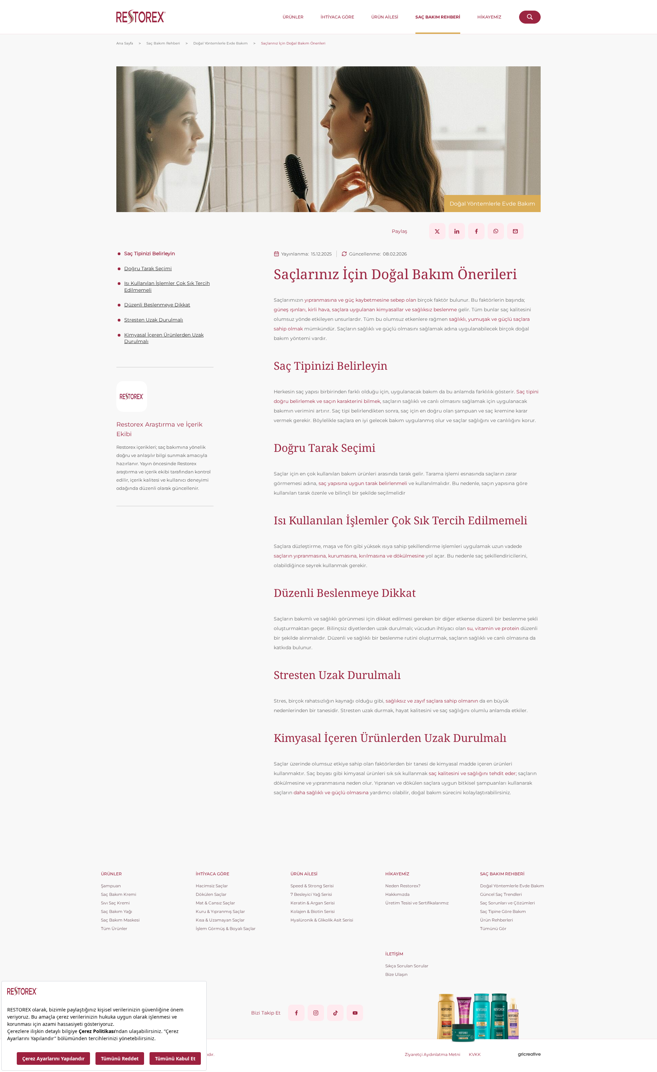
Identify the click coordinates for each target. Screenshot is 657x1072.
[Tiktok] (335, 1013)
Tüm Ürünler (114, 928)
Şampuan (111, 885)
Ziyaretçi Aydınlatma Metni (432, 1054)
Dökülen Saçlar (211, 894)
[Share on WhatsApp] (496, 231)
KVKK (475, 1054)
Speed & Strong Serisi (312, 885)
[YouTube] (355, 1013)
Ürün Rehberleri (496, 920)
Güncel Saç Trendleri (501, 894)
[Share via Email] (515, 231)
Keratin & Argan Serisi (313, 902)
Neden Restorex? (403, 885)
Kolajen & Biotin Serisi (313, 911)
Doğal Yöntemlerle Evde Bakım (220, 43)
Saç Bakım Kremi (118, 894)
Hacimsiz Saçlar (212, 885)
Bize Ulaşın (396, 974)
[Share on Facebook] (476, 231)
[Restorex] (141, 17)
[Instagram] (316, 1013)
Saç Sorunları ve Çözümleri (507, 902)
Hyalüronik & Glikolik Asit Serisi (322, 920)
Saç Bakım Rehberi (163, 43)
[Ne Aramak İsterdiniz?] (530, 17)
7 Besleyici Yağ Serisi (311, 894)
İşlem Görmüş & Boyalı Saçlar (226, 928)
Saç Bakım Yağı (116, 911)
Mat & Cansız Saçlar (215, 902)
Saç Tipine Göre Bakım (503, 911)
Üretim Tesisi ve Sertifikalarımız (417, 902)
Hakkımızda (397, 894)
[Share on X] (437, 231)
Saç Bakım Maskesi (120, 920)
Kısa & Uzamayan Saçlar (220, 920)
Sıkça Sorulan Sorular (406, 965)
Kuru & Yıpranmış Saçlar (220, 911)
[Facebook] (296, 1013)
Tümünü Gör (493, 928)
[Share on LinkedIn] (457, 231)
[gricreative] (529, 1055)
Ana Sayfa (124, 43)
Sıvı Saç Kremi (115, 902)
